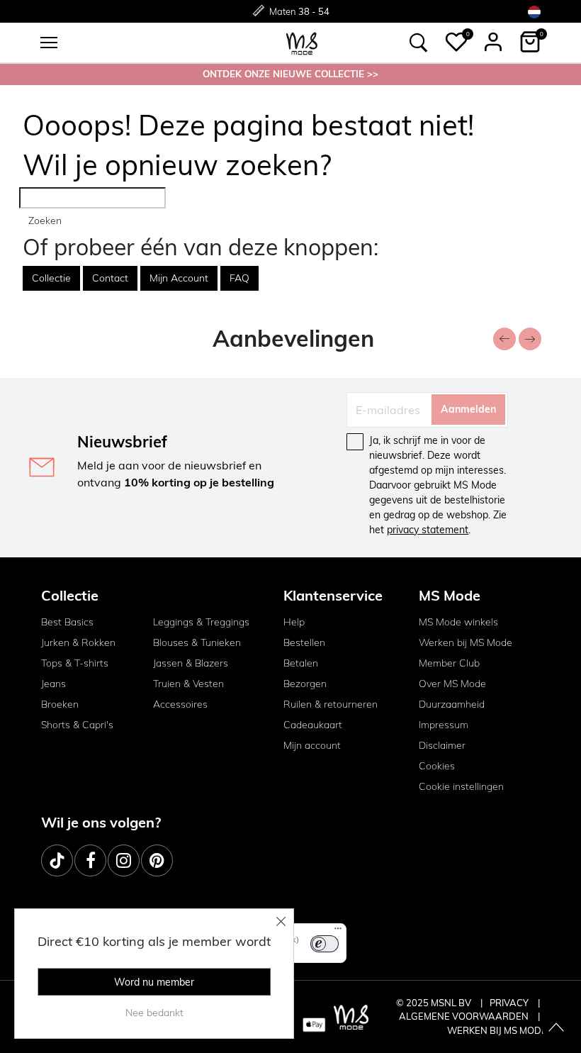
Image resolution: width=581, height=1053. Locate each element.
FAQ (239, 278)
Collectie (51, 278)
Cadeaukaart (312, 724)
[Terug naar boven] (556, 1028)
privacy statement (427, 529)
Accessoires (180, 704)
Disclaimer (442, 745)
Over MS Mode (452, 683)
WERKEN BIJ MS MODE (497, 1030)
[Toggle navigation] (49, 42)
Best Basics (67, 621)
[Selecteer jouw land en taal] (534, 11)
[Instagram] (124, 860)
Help (294, 621)
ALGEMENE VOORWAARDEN (465, 1016)
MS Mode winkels (458, 621)
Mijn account (312, 745)
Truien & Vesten (188, 683)
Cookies (437, 765)
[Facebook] (90, 860)
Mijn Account (179, 278)
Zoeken (45, 220)
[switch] (324, 943)
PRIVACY (510, 1002)
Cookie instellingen (461, 786)
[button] (456, 41)
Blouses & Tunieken (197, 642)
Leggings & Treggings (201, 621)
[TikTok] (57, 860)
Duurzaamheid (452, 704)
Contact (110, 278)
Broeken (60, 704)
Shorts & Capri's (77, 724)
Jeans (53, 683)
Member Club (449, 663)
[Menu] (337, 931)
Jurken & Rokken (78, 642)
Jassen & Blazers (190, 663)
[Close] (281, 921)
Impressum (443, 724)
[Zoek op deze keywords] (419, 42)
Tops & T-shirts (74, 663)
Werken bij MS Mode (465, 642)
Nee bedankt (154, 1012)
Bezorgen (305, 683)
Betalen (300, 663)
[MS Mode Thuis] (302, 42)
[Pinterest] (157, 860)
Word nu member (154, 982)
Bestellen (304, 642)
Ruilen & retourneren (330, 704)
